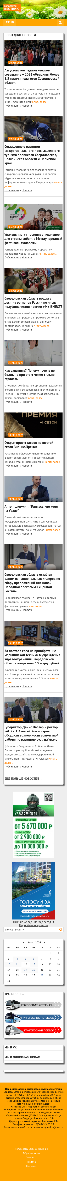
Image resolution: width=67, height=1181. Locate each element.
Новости (27, 106)
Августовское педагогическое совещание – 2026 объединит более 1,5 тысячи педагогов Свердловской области (31, 76)
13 (33, 964)
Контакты (31, 1166)
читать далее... (39, 102)
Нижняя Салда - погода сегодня (33, 922)
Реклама (31, 1162)
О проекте (31, 1157)
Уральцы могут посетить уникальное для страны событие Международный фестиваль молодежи (33, 239)
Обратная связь (31, 1153)
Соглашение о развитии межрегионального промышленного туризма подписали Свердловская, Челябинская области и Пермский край (32, 155)
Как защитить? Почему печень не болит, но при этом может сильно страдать (29, 375)
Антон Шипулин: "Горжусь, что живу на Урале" (31, 509)
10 (8, 964)
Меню (10, 22)
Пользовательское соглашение (31, 1149)
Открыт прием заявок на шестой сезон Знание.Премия (28, 445)
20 (33, 970)
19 (25, 970)
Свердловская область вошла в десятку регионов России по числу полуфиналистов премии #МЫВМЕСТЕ (33, 302)
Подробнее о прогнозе (33, 925)
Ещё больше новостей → (23, 779)
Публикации (11, 106)
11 (17, 964)
